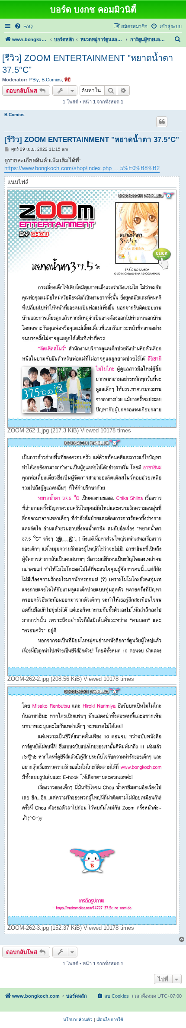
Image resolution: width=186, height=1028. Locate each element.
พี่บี (67, 79)
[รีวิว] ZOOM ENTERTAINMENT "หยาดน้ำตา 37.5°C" (87, 63)
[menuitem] (23, 26)
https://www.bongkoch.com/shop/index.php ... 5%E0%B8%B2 (82, 168)
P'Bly (34, 79)
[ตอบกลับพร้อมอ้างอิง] (161, 121)
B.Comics (52, 79)
